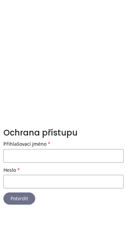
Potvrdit (19, 198)
